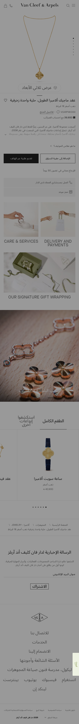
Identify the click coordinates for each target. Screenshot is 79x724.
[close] (12, 713)
